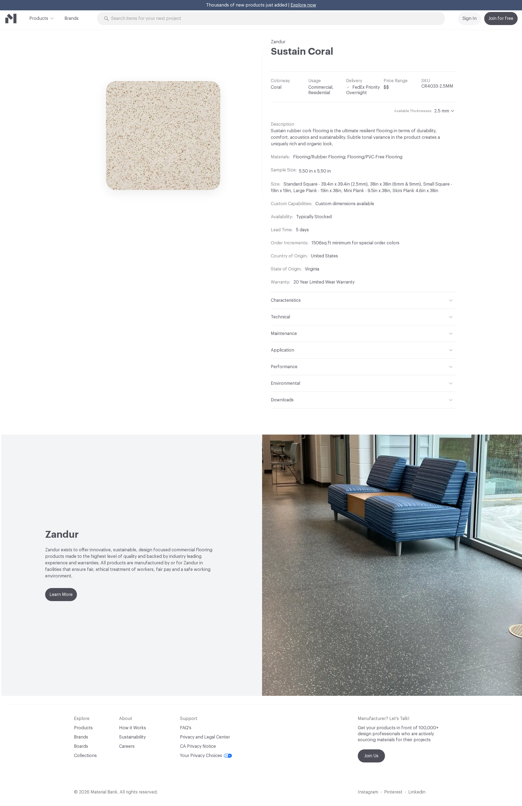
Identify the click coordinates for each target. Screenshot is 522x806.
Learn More (61, 594)
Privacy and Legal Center (205, 737)
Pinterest (393, 792)
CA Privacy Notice (198, 746)
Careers (127, 746)
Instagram (368, 792)
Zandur (278, 42)
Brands (71, 18)
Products (38, 18)
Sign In (469, 18)
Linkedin (416, 792)
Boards (81, 746)
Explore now (303, 5)
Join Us (371, 756)
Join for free (501, 18)
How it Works (132, 728)
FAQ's (185, 728)
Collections (85, 755)
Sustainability (132, 737)
